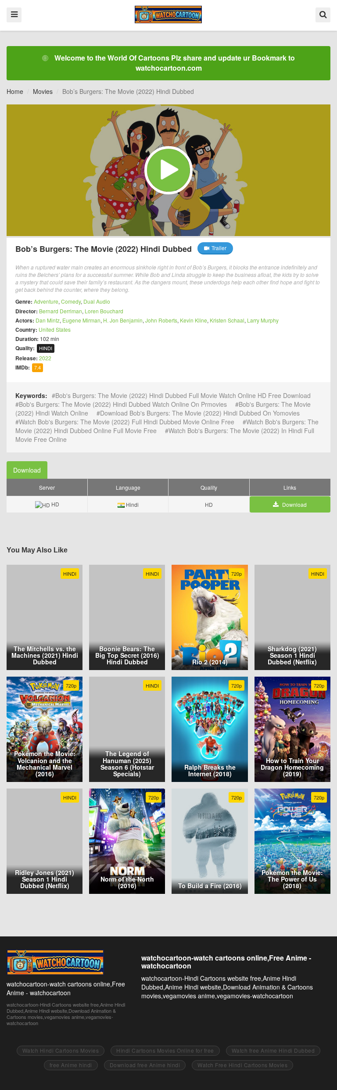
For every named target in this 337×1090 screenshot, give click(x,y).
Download (27, 470)
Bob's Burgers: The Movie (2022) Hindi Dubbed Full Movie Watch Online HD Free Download (183, 395)
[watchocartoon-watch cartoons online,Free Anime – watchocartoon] (168, 14)
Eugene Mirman (81, 320)
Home (15, 91)
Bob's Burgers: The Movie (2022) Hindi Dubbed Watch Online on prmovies (123, 404)
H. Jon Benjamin (123, 320)
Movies (43, 91)
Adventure (46, 301)
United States (55, 329)
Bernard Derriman (60, 311)
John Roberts (161, 320)
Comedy (71, 301)
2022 (45, 358)
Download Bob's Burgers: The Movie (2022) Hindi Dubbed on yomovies (200, 413)
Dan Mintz (48, 320)
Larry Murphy (263, 320)
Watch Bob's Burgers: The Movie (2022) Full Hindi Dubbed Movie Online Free (126, 421)
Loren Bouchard (104, 311)
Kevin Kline (193, 320)
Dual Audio (96, 301)
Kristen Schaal (227, 320)
